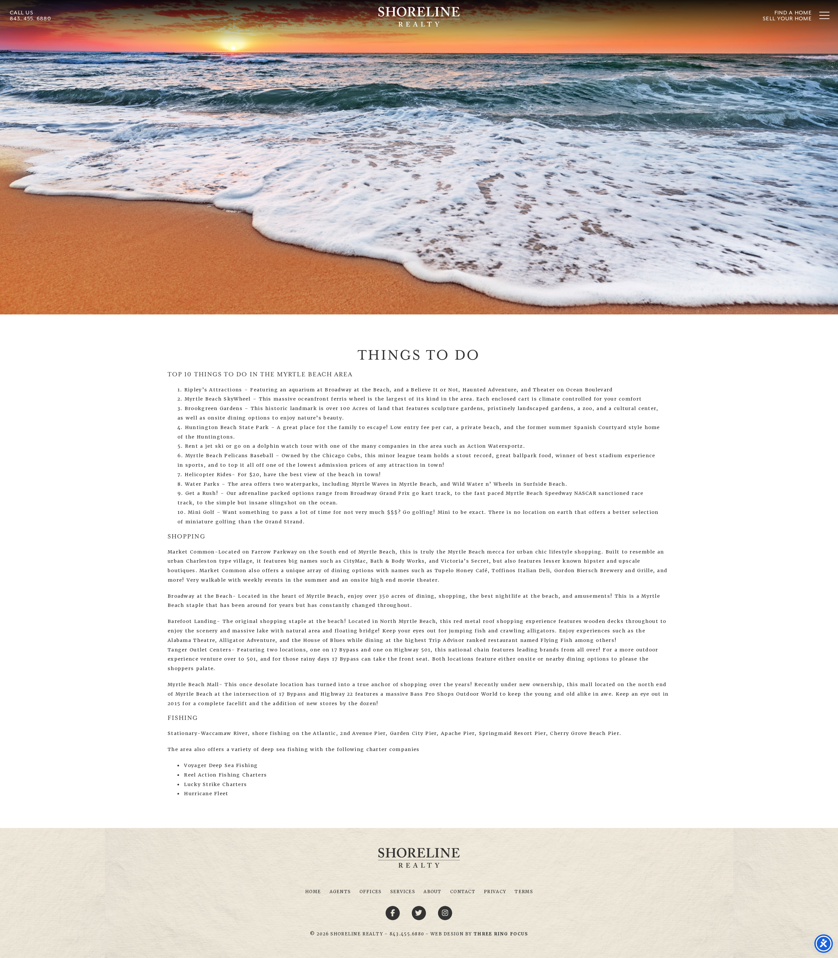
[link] (501, 934)
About (432, 891)
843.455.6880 (407, 934)
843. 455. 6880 (30, 18)
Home (313, 891)
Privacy (495, 891)
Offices (370, 891)
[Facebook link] (394, 913)
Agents (340, 891)
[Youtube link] (445, 913)
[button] (824, 15)
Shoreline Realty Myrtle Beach (419, 17)
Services (402, 891)
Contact (462, 891)
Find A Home (793, 12)
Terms (524, 891)
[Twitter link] (420, 913)
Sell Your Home (787, 18)
